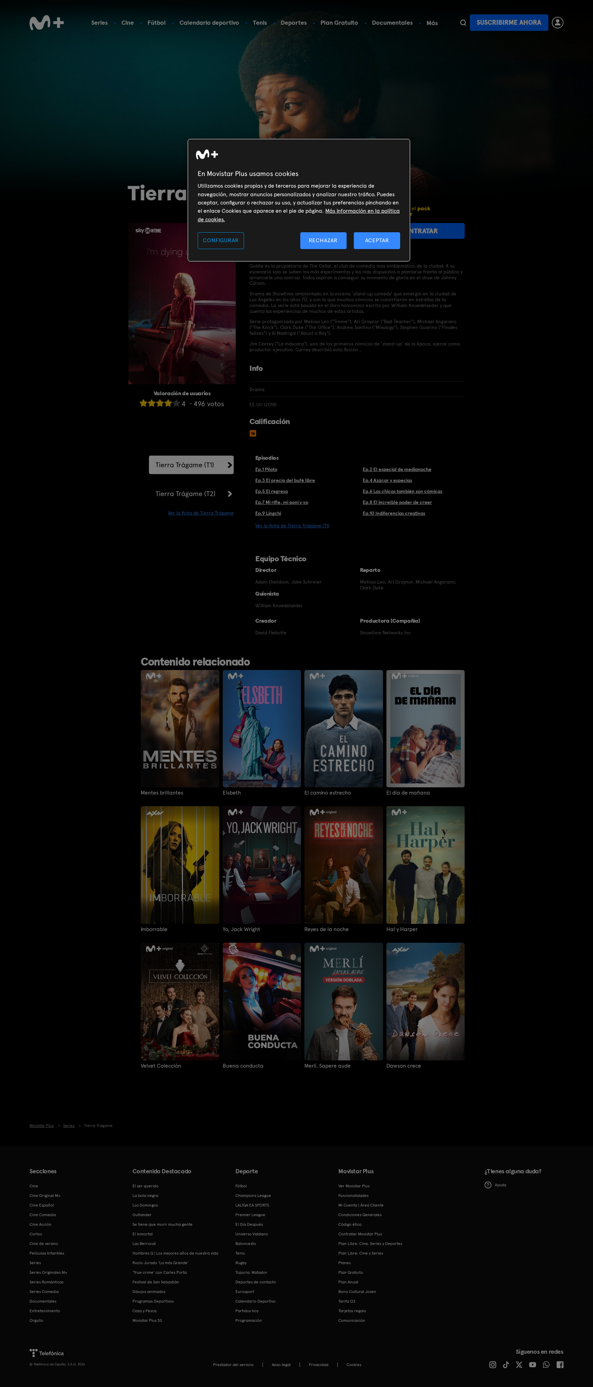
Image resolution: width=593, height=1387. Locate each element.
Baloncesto (245, 1243)
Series (99, 22)
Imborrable (154, 929)
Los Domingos (145, 1205)
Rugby (240, 1262)
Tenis (260, 22)
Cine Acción (40, 1224)
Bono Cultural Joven (357, 1291)
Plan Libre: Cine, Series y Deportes (370, 1243)
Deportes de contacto (255, 1282)
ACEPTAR (377, 240)
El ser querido (145, 1186)
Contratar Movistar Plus (360, 1234)
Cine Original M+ (45, 1195)
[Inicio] (47, 22)
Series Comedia (44, 1291)
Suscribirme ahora (509, 22)
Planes (344, 1262)
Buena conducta (243, 1066)
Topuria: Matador (251, 1272)
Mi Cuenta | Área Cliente (361, 1205)
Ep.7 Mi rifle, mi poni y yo (281, 502)
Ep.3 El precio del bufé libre (285, 480)
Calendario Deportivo (255, 1301)
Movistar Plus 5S (147, 1320)
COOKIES (354, 1364)
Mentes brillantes (162, 793)
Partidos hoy (246, 1310)
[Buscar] (463, 23)
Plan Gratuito (339, 22)
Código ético (350, 1224)
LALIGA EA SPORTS (252, 1205)
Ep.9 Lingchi (268, 513)
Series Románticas (46, 1282)
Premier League (250, 1214)
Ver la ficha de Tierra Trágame (201, 513)
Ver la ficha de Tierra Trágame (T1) (292, 525)
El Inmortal (142, 1234)
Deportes (294, 22)
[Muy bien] (176, 403)
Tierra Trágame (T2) (185, 494)
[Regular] (160, 403)
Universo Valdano (251, 1234)
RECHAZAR (323, 240)
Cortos (36, 1234)
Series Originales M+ (48, 1272)
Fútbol (157, 22)
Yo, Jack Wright (241, 929)
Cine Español (42, 1205)
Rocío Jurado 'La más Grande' (160, 1262)
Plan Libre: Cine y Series (360, 1253)
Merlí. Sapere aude (327, 1066)
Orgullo (36, 1320)
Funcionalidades (353, 1195)
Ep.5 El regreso (271, 491)
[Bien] (168, 403)
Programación (248, 1320)
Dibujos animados (148, 1291)
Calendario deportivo (209, 22)
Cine (127, 22)
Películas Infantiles (47, 1253)
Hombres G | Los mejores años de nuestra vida (175, 1253)
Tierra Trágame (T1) (184, 465)
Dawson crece (403, 1066)
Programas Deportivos (153, 1301)
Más (432, 23)
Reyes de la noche (326, 929)
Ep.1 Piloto (266, 469)
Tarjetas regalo (352, 1310)
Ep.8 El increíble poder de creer (397, 502)
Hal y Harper (402, 929)
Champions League (253, 1195)
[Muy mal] (143, 403)
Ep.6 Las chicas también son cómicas (402, 491)
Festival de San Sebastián (155, 1282)
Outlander (142, 1214)
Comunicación (351, 1320)
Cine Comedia (43, 1214)
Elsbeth (232, 793)
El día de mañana (408, 793)
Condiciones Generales (360, 1214)
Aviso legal (281, 1364)
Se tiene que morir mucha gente (162, 1224)
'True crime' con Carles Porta (159, 1272)
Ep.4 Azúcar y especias (387, 480)
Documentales (392, 22)
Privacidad (318, 1364)
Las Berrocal (144, 1243)
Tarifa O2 (347, 1301)
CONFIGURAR (221, 240)
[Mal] (151, 403)
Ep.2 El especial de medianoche (397, 469)
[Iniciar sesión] (557, 22)
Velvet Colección (161, 1066)
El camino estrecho (327, 793)
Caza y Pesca (144, 1310)
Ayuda (500, 1185)
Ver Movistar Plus (354, 1186)
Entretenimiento (45, 1310)
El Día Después (249, 1224)
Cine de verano (44, 1243)
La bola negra (145, 1195)
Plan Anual (348, 1282)
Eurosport (244, 1291)
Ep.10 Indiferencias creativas (394, 513)
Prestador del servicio (233, 1364)
